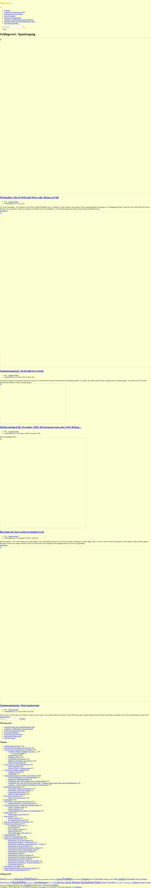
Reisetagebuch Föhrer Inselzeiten (19, 846)
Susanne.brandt (13, 202)
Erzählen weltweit (14, 757)
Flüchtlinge (99, 879)
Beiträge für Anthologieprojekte (18, 779)
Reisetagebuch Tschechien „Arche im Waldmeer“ (24, 862)
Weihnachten (47, 885)
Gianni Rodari (12, 827)
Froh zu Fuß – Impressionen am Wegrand (17, 801)
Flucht (92, 879)
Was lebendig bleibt (14, 864)
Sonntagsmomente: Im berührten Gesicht (22, 371)
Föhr (116, 879)
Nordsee (118, 882)
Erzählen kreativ (13, 755)
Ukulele (21, 885)
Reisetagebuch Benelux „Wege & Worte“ (21, 842)
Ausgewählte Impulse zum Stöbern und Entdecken (20, 776)
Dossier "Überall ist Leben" (17, 798)
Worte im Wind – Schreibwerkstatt (19, 768)
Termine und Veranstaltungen (13, 837)
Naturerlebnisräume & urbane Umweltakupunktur (24, 811)
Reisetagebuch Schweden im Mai (19, 859)
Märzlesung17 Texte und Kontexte (19, 840)
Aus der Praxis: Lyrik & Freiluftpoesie (16, 764)
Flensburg (85, 879)
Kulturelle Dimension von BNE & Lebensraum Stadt (21, 805)
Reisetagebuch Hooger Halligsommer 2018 (22, 849)
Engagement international (12, 787)
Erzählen (68, 878)
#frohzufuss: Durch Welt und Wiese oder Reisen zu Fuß (29, 197)
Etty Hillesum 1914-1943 (16, 825)
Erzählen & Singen (14, 772)
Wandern (39, 885)
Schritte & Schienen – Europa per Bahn (21, 803)
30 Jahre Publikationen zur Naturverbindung (22, 777)
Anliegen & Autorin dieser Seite (14, 12)
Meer (63, 882)
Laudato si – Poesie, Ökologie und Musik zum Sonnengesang (28, 785)
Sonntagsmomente (10, 835)
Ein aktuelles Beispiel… (12, 23)
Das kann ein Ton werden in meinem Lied (22, 532)
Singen (142, 882)
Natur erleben (8, 816)
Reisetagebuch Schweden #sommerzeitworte (22, 857)
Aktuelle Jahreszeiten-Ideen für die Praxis (17, 748)
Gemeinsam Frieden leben (16, 792)
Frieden (106, 879)
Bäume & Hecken (14, 818)
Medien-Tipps (8, 813)
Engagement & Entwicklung (13, 14)
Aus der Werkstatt (18, 753)
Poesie (136, 882)
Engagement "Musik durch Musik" (19, 790)
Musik (68, 882)
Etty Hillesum (77, 879)
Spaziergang (3, 885)
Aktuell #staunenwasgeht (12, 746)
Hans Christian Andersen (16, 829)
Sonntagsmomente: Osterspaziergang (19, 705)
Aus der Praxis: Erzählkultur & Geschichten (18, 750)
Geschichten (130, 879)
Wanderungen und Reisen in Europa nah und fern (20, 868)
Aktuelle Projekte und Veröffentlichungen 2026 (19, 21)
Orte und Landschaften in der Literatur (16, 822)
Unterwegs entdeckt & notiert (13, 838)
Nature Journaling (14, 766)
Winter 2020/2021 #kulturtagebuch (15, 870)
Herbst (137, 879)
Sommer (148, 882)
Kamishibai (19, 882)
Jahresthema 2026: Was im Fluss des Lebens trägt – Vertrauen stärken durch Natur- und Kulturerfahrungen (42, 783)
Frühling (111, 879)
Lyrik (57, 882)
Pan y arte (123, 882)
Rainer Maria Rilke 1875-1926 (18, 833)
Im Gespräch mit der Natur (17, 820)
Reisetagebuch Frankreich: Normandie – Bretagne (24, 848)
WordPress (78, 887)
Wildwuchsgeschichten (15, 763)
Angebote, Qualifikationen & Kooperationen (18, 20)
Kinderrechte (30, 882)
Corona (59, 879)
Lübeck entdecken (14, 809)
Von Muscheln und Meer (12, 866)
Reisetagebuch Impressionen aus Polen (20, 851)
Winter (55, 885)
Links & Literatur (9, 16)
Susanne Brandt (13, 885)
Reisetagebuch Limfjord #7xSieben (19, 855)
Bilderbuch (30, 878)
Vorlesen (28, 885)
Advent (3, 879)
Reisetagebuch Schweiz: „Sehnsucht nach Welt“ (23, 861)
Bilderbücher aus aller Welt (17, 814)
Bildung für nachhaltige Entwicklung (46, 879)
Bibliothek (19, 879)
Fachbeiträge (8, 800)
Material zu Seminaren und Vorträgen (20, 761)
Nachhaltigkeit (87, 882)
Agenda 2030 (10, 879)
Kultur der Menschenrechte (17, 794)
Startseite (7, 10)
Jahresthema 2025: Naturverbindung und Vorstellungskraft (27, 781)
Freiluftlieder (12, 774)
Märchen (76, 882)
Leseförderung (41, 882)
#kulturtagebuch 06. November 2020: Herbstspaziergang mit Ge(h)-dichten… (41, 427)
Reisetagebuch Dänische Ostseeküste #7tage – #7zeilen (26, 844)
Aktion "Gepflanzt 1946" (16, 807)
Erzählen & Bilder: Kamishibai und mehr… (22, 751)
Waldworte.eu (6, 3)
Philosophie (130, 882)
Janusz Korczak (13, 831)
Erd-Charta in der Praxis (12, 796)
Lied (49, 882)
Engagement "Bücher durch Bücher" (20, 788)
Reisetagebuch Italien (15, 853)
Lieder (52, 882)
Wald (34, 885)
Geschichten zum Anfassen (17, 759)
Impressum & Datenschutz (12, 18)
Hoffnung (144, 879)
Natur (98, 882)
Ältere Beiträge (5, 717)
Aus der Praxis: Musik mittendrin (15, 770)
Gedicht (121, 879)
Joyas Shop (42, 887)
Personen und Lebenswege (13, 824)
